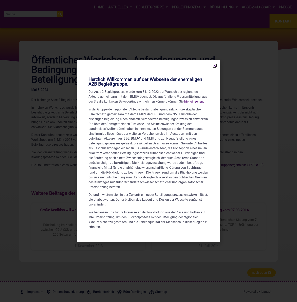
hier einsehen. (194, 101)
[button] (214, 65)
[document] (148, 151)
